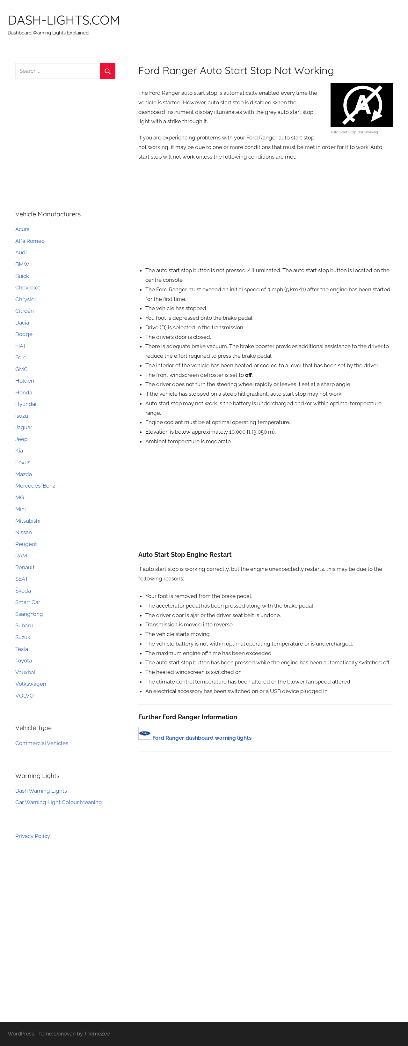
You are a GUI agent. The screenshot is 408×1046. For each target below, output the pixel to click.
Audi (21, 252)
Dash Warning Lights (41, 791)
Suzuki (23, 637)
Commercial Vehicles (41, 743)
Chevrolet (27, 287)
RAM (21, 555)
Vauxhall (26, 672)
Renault (25, 567)
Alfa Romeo (30, 241)
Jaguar (23, 427)
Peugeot (26, 544)
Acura (22, 229)
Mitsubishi (27, 521)
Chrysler (25, 299)
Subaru (24, 625)
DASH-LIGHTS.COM (64, 20)
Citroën (24, 311)
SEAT (21, 579)
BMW (22, 264)
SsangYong (29, 614)
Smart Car (27, 602)
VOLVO (24, 695)
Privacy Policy (32, 836)
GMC (21, 369)
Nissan (23, 532)
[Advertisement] (265, 213)
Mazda (23, 474)
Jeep (21, 439)
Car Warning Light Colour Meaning (58, 802)
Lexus (22, 462)
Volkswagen (30, 684)
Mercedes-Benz (35, 485)
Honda (23, 392)
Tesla (21, 649)
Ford (21, 357)
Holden (24, 380)
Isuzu (21, 416)
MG (19, 497)
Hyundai (25, 404)
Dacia (22, 322)
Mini (20, 509)
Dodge (24, 334)
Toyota (23, 660)
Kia (19, 450)
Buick (22, 276)
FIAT (20, 346)
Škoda (23, 590)
